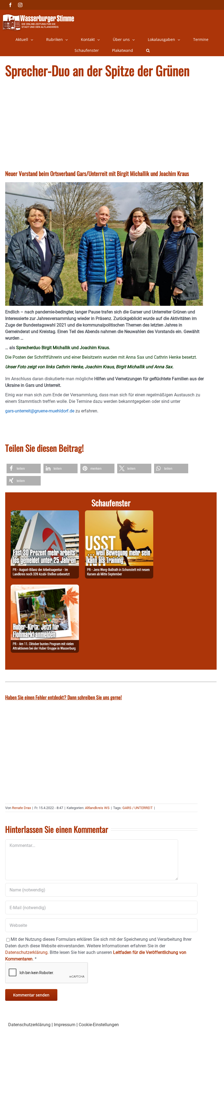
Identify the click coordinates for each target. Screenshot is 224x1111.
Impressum (64, 1024)
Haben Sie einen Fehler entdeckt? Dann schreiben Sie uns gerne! (63, 697)
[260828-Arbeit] (45, 513)
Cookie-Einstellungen (99, 1024)
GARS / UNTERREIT (137, 808)
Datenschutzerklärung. (27, 952)
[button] (148, 50)
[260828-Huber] (45, 587)
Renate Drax (21, 808)
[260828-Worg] (119, 513)
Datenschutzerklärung (29, 1024)
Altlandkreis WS (97, 808)
